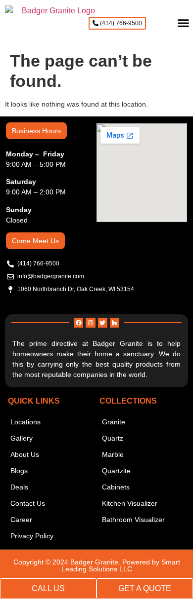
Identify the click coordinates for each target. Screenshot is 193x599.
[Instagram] (90, 323)
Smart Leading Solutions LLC (120, 565)
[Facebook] (78, 323)
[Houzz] (114, 323)
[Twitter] (102, 323)
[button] (183, 23)
